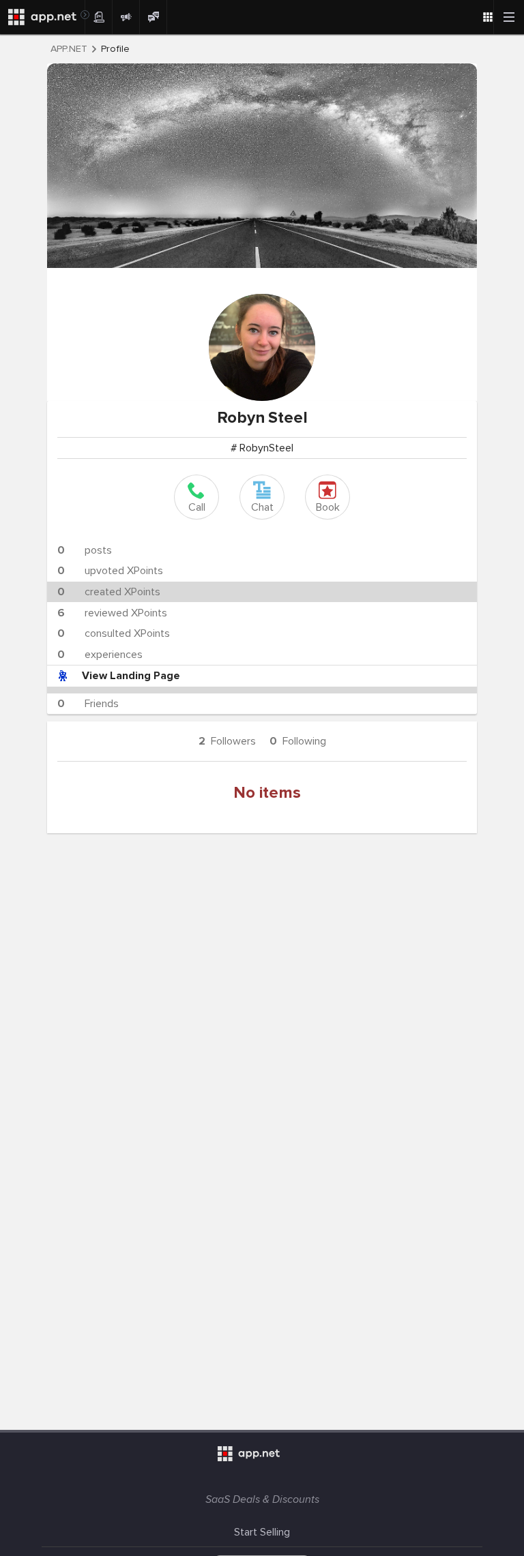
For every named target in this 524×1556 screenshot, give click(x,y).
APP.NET (68, 49)
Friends (88, 703)
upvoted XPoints (110, 571)
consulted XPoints (113, 633)
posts (84, 550)
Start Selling (262, 1532)
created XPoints (108, 592)
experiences (100, 654)
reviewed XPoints (112, 613)
